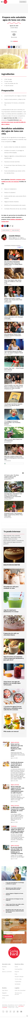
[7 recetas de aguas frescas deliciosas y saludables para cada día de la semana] (14, 696)
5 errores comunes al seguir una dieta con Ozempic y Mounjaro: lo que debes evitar (18, 830)
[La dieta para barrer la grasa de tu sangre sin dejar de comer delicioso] (6, 807)
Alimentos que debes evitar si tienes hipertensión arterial (13, 888)
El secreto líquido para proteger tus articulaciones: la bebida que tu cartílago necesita (17, 850)
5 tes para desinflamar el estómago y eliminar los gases (15, 883)
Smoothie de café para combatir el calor (11, 587)
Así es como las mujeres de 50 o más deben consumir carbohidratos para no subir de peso (17, 790)
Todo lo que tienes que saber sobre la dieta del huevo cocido (15, 905)
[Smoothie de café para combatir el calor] (14, 576)
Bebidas (15, 41)
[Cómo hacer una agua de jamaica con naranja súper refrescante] (14, 671)
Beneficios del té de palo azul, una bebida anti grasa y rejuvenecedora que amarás (15, 911)
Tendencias (14, 826)
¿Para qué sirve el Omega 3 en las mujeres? (14, 899)
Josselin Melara (14, 27)
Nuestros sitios (19, 964)
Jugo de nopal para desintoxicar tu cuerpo (11, 610)
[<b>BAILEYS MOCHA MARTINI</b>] (14, 555)
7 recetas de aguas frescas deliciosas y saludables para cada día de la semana (13, 708)
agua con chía (15, 230)
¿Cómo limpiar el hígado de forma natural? (14, 894)
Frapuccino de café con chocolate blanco (11, 634)
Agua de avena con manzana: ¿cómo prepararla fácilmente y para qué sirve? (14, 658)
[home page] (5, 2)
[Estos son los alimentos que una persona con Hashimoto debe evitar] (6, 744)
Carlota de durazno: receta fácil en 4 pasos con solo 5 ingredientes (17, 765)
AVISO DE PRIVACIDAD (17, 940)
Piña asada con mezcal (11, 731)
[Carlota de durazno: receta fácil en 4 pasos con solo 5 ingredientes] (6, 764)
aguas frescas (5, 230)
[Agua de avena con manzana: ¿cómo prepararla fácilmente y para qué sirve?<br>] (14, 647)
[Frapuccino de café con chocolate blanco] (14, 623)
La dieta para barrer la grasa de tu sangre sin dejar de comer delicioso (18, 810)
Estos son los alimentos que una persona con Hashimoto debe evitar (17, 747)
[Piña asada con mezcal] (14, 721)
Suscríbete (22, 1)
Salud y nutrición (15, 742)
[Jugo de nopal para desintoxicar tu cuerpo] (14, 600)
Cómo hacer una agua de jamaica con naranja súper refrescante (12, 683)
